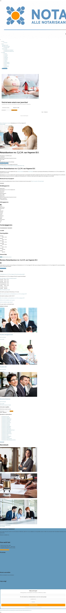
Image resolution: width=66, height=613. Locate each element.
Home (3, 41)
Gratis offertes (4, 68)
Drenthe (5, 53)
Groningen (6, 58)
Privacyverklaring (10, 610)
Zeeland (5, 67)
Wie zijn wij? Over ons (3, 536)
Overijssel (6, 59)
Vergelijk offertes (14, 110)
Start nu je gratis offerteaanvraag (37, 181)
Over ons (5, 42)
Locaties (3, 52)
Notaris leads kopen (3, 576)
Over (1, 165)
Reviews (21, 165)
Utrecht (5, 64)
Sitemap (5, 610)
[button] (12, 274)
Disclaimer (21, 610)
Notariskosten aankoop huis (9, 51)
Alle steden (2, 569)
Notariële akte (6, 47)
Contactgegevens (11, 165)
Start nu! (11, 411)
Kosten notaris (4, 48)
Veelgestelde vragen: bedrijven (5, 578)
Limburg (5, 61)
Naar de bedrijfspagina (24, 115)
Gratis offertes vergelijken (4, 549)
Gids (3, 43)
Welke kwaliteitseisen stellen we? (6, 538)
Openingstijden (17, 165)
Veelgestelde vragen (3, 583)
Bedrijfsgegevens (5, 165)
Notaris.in (1, 610)
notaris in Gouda (20, 171)
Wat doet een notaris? (6, 46)
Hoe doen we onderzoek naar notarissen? (7, 539)
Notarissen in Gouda (6, 123)
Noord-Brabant (6, 62)
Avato (10, 534)
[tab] (33, 274)
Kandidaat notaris (5, 45)
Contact (1, 587)
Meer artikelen (2, 526)
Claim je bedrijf (2, 124)
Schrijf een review (3, 268)
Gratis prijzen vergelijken (4, 163)
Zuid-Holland (6, 66)
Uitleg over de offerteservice (5, 585)
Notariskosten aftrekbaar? (8, 50)
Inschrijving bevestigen (33, 604)
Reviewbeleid (25, 610)
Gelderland (6, 57)
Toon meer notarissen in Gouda (5, 404)
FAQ (23, 165)
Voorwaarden (16, 610)
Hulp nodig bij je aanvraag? (4, 586)
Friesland (5, 56)
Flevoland (6, 54)
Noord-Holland (6, 63)
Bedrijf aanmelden (3, 577)
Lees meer (2, 183)
